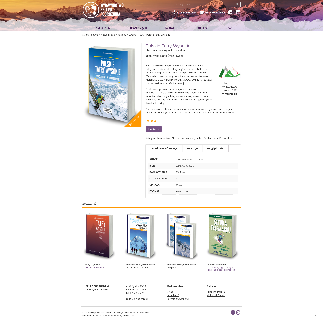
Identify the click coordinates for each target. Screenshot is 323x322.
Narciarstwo (164, 138)
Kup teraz (154, 129)
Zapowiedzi (171, 28)
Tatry (141, 34)
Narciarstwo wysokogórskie (187, 138)
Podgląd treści (215, 148)
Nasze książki (138, 28)
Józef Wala (152, 55)
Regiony (121, 34)
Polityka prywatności (178, 298)
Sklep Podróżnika (216, 291)
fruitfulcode (104, 315)
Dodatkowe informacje (164, 148)
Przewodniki (225, 138)
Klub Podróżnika (216, 295)
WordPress (128, 315)
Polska (207, 138)
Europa (132, 34)
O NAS (228, 28)
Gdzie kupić (173, 295)
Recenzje (192, 148)
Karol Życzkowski (171, 55)
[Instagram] (237, 12)
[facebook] (233, 312)
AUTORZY (202, 28)
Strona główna (90, 34)
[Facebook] (230, 12)
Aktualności (104, 28)
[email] (238, 312)
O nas (170, 291)
